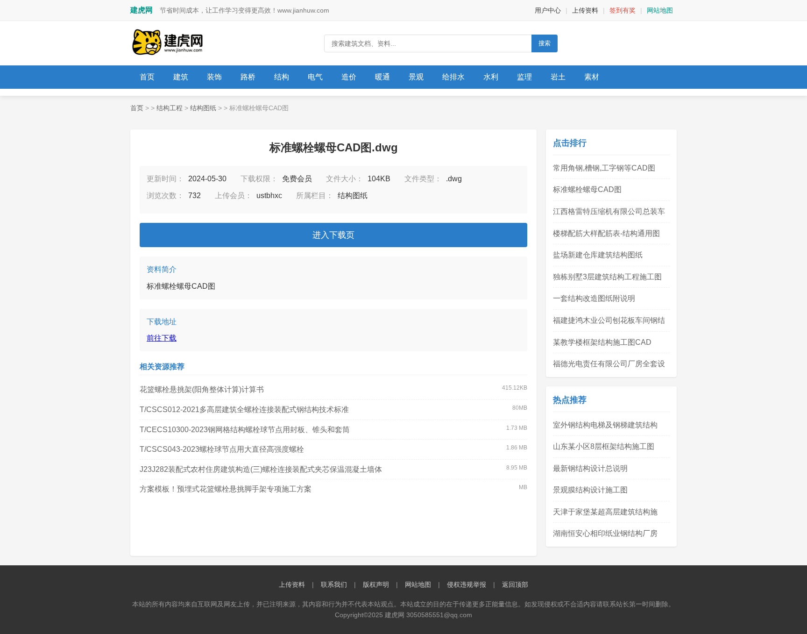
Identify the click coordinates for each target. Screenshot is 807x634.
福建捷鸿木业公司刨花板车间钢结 (609, 320)
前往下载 (162, 338)
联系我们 (334, 584)
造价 (348, 77)
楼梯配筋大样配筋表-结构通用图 (606, 233)
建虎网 (141, 10)
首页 (147, 77)
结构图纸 (203, 108)
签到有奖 (622, 10)
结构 (281, 77)
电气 (315, 77)
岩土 (558, 77)
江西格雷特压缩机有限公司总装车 (609, 211)
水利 (490, 77)
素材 (591, 77)
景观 (416, 77)
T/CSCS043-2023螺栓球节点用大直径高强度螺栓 (222, 449)
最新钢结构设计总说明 (590, 468)
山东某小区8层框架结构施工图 (603, 446)
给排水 (453, 77)
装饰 (214, 77)
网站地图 (660, 10)
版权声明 (376, 584)
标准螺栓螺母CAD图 (587, 189)
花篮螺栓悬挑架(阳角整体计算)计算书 (202, 389)
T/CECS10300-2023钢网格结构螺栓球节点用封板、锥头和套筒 (245, 430)
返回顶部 (515, 584)
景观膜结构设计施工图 (590, 490)
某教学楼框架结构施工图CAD (602, 342)
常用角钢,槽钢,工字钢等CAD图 (604, 168)
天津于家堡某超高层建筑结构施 (605, 512)
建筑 (180, 77)
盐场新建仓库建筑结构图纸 (598, 255)
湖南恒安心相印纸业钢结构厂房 (605, 533)
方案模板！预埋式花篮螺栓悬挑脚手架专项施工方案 (225, 489)
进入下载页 (333, 235)
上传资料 (585, 10)
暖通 (382, 77)
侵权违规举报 (466, 584)
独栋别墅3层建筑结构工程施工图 (607, 277)
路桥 (248, 77)
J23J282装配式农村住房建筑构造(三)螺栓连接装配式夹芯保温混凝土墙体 (261, 469)
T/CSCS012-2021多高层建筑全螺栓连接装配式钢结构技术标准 (244, 409)
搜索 (544, 43)
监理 (524, 77)
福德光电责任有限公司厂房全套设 (609, 364)
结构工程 (169, 108)
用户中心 (548, 10)
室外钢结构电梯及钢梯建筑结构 (605, 425)
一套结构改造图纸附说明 (594, 298)
